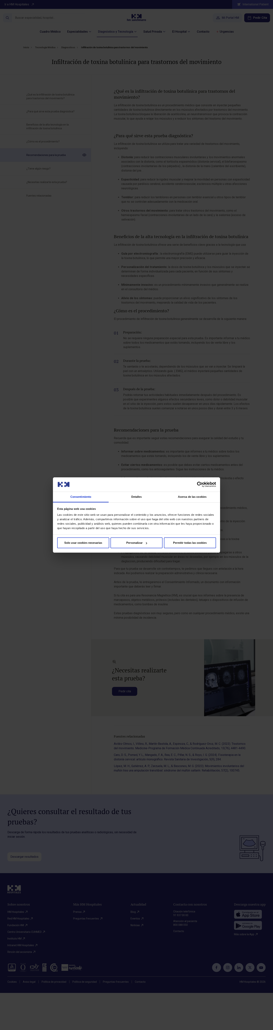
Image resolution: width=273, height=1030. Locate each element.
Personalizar (134, 542)
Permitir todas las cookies (190, 542)
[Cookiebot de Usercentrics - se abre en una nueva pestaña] (199, 484)
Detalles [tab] (136, 496)
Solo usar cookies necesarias (83, 542)
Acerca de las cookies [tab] (192, 496)
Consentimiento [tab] (80, 496)
